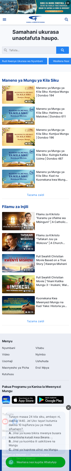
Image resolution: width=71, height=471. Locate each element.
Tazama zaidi (35, 195)
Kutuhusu (8, 374)
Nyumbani (8, 348)
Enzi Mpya (42, 367)
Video (6, 354)
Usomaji (7, 361)
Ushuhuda (42, 361)
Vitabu (40, 348)
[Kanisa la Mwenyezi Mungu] (35, 19)
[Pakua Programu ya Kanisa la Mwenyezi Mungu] (6, 399)
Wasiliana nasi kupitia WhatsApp (35, 462)
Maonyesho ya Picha (15, 367)
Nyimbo (41, 354)
